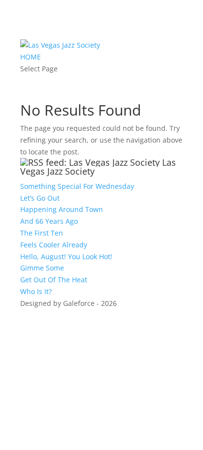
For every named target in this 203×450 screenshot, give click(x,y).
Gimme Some (42, 267)
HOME (30, 56)
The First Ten (41, 233)
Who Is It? (36, 291)
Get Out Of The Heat (53, 279)
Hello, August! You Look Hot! (66, 256)
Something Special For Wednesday (77, 186)
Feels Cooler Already (53, 244)
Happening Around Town (61, 209)
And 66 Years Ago (49, 221)
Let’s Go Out (40, 198)
